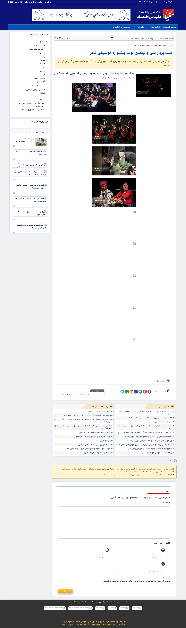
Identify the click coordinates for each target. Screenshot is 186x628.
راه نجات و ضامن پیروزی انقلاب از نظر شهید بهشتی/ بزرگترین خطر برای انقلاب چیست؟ (82, 420)
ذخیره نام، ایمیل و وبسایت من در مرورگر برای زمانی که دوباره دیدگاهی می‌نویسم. (136, 581)
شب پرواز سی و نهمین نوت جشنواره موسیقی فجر (131, 52)
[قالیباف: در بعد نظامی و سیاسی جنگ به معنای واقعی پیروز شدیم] (30, 186)
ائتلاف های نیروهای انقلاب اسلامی (31, 105)
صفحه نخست (170, 27)
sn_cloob (131, 392)
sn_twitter (122, 392)
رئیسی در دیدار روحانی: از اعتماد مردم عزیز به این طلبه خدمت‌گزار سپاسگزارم (82, 427)
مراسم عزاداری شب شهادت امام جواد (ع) (94, 444)
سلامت (42, 71)
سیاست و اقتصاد (121, 27)
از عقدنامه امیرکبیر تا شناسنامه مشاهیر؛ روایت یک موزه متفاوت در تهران (144, 412)
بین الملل (41, 53)
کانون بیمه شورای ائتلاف (32, 109)
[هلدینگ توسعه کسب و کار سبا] (80, 608)
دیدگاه (166, 502)
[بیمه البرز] (124, 608)
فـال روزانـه (28, 2)
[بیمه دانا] (112, 608)
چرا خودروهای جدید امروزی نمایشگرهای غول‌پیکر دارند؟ (149, 440)
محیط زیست (39, 78)
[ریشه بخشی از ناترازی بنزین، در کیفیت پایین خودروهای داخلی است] (30, 226)
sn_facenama (136, 392)
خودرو (42, 63)
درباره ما (48, 2)
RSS (11, 2)
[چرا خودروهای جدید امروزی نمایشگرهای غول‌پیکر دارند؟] (30, 212)
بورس (42, 60)
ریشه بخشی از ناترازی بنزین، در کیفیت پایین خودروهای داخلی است (144, 444)
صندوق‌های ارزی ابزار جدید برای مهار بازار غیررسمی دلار (150, 448)
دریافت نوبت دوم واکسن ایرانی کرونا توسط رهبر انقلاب (88, 448)
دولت (42, 93)
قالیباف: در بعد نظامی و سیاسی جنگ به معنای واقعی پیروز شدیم (145, 432)
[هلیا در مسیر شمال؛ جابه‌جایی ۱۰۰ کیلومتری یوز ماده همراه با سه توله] (30, 172)
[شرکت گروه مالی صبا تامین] (55, 608)
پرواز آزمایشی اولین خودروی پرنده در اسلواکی (92, 436)
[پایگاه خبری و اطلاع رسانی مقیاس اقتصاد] (155, 15)
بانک (43, 56)
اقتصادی (155, 27)
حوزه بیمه (40, 45)
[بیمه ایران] (100, 608)
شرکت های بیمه (36, 49)
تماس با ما (38, 2)
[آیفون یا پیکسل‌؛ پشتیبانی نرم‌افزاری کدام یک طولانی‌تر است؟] (30, 199)
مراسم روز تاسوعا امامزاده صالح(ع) (97, 452)
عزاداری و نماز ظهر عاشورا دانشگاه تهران (95, 432)
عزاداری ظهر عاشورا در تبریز (100, 411)
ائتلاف (42, 99)
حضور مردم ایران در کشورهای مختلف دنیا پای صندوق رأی (87, 415)
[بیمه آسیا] (137, 608)
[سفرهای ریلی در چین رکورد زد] (35, 164)
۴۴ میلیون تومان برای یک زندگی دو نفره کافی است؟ (150, 418)
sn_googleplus (145, 392)
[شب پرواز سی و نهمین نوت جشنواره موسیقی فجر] (153, 85)
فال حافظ (18, 2)
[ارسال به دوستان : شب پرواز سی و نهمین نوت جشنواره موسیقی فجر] (60, 38)
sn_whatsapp (127, 392)
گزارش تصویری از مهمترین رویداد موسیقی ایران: (152, 45)
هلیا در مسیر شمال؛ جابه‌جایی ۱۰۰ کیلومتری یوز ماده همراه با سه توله (144, 427)
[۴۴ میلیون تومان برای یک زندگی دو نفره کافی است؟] (30, 152)
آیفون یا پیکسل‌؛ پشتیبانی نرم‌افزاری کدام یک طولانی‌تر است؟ (147, 436)
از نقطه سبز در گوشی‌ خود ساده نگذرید (156, 452)
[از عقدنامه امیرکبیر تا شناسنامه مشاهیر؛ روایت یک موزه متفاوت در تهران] (41, 141)
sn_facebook (149, 392)
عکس (160, 38)
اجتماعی (141, 27)
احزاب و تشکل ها (37, 96)
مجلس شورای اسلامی (35, 89)
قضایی (42, 75)
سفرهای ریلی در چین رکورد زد (160, 422)
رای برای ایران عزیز (103, 440)
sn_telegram (140, 392)
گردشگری (41, 81)
